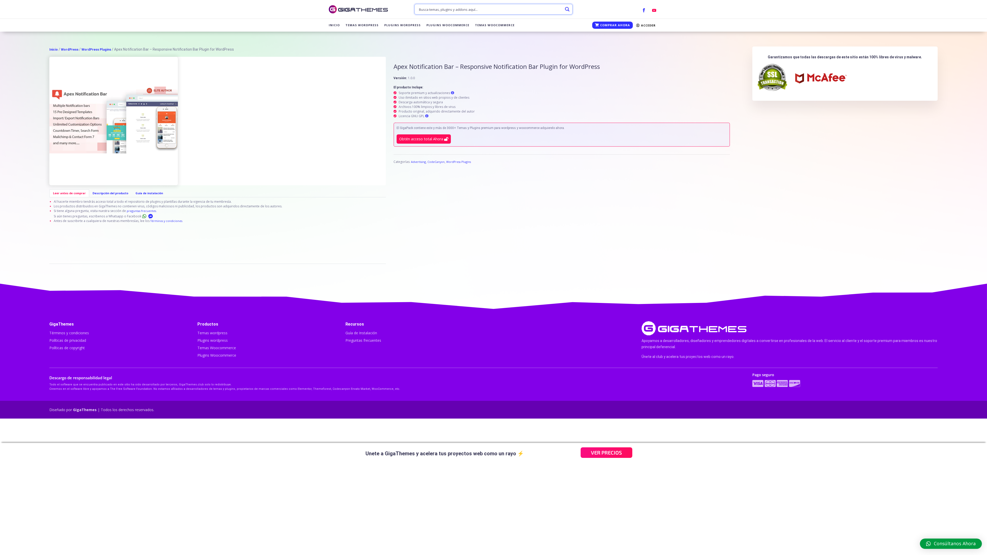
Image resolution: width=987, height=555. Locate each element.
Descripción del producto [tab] (110, 193)
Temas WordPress (362, 25)
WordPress (69, 49)
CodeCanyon (436, 162)
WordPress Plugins (96, 49)
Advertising (418, 162)
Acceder (648, 25)
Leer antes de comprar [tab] (69, 193)
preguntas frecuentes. (142, 211)
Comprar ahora (614, 25)
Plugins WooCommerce (447, 25)
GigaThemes (85, 409)
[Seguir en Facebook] (644, 10)
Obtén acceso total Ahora (421, 138)
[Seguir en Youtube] (654, 10)
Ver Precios (606, 452)
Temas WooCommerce (495, 25)
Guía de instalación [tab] (149, 193)
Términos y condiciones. (166, 221)
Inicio (334, 25)
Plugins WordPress (402, 25)
